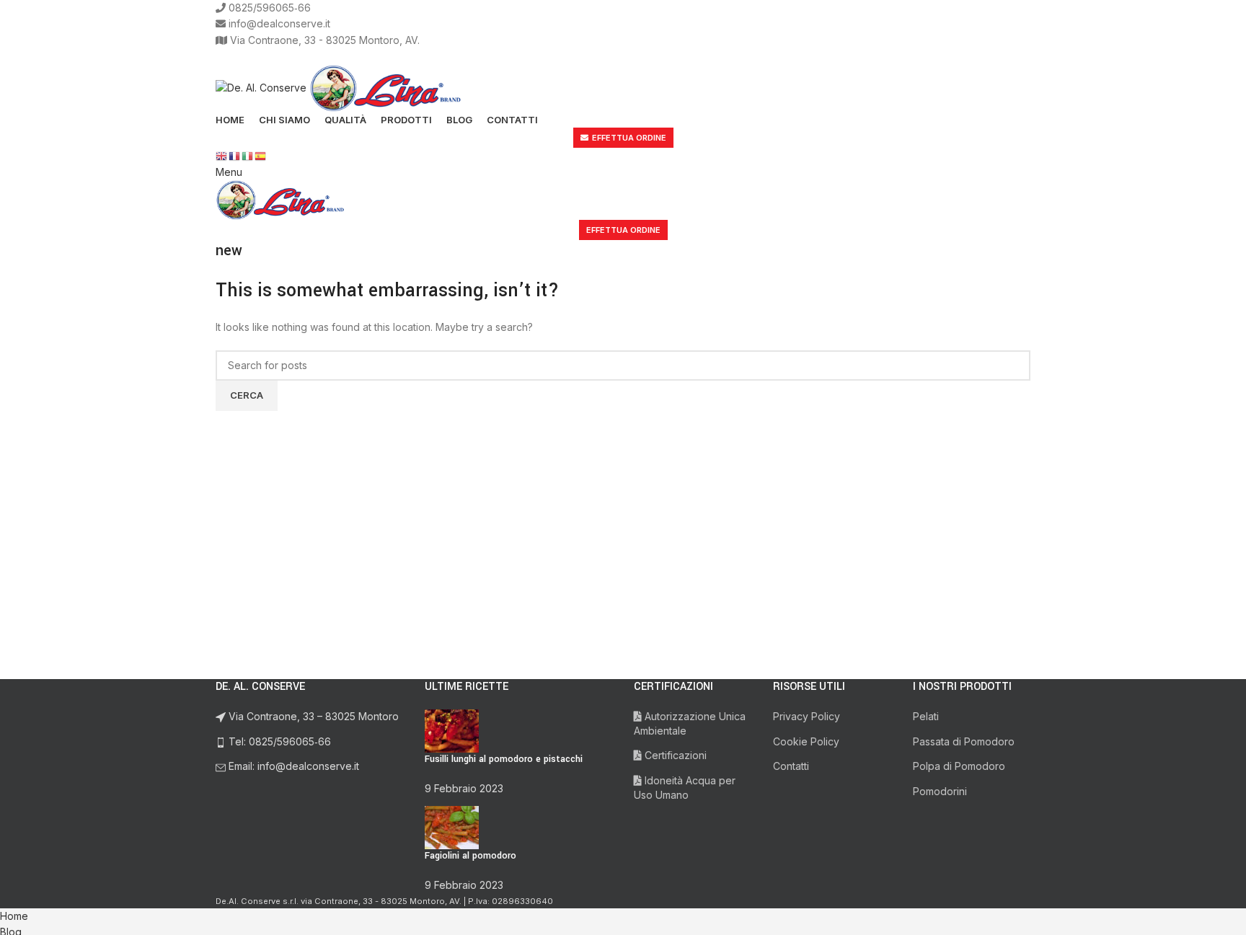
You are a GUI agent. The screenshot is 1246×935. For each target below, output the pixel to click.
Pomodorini (940, 791)
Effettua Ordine (629, 138)
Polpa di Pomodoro (959, 766)
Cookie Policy (806, 741)
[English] (222, 155)
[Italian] (248, 155)
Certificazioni (674, 755)
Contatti (791, 766)
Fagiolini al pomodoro (470, 855)
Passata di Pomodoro (964, 741)
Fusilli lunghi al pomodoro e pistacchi (504, 759)
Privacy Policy (806, 716)
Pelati (926, 716)
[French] (235, 155)
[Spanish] (261, 155)
